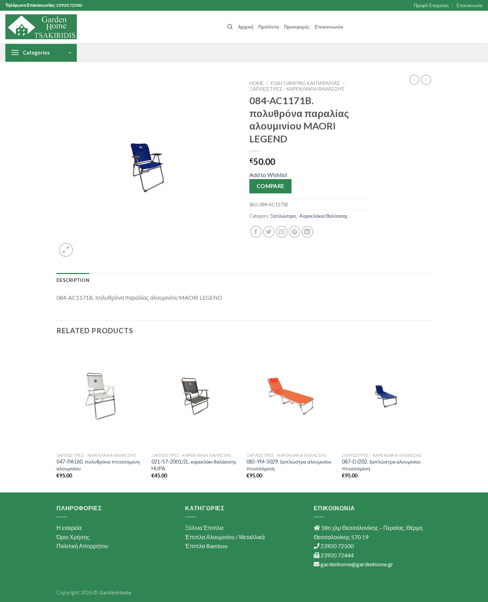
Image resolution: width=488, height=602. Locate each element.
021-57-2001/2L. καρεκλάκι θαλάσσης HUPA (193, 465)
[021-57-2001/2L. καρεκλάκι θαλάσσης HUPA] (195, 396)
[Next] (429, 417)
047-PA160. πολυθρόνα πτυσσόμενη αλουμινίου (98, 465)
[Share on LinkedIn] (307, 232)
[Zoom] (66, 250)
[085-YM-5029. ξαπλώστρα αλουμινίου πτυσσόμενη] (291, 396)
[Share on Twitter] (269, 232)
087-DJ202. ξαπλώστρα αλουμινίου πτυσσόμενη (381, 465)
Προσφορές (297, 27)
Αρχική (245, 27)
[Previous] (56, 417)
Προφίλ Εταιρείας (431, 5)
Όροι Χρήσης (73, 536)
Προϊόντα (268, 27)
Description (72, 280)
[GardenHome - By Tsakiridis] (41, 26)
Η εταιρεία (68, 527)
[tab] (72, 280)
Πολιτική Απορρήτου (82, 545)
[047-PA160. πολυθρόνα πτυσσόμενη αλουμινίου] (100, 396)
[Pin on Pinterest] (294, 232)
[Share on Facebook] (256, 232)
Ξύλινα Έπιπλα (204, 527)
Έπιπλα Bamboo (206, 545)
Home (256, 83)
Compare (271, 186)
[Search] (230, 27)
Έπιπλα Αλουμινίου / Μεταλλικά (225, 536)
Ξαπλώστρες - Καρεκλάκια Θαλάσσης (297, 89)
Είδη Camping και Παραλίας (305, 83)
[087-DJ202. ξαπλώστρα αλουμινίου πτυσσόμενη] (386, 396)
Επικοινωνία (470, 5)
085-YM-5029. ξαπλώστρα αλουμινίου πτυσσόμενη (289, 465)
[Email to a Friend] (282, 232)
